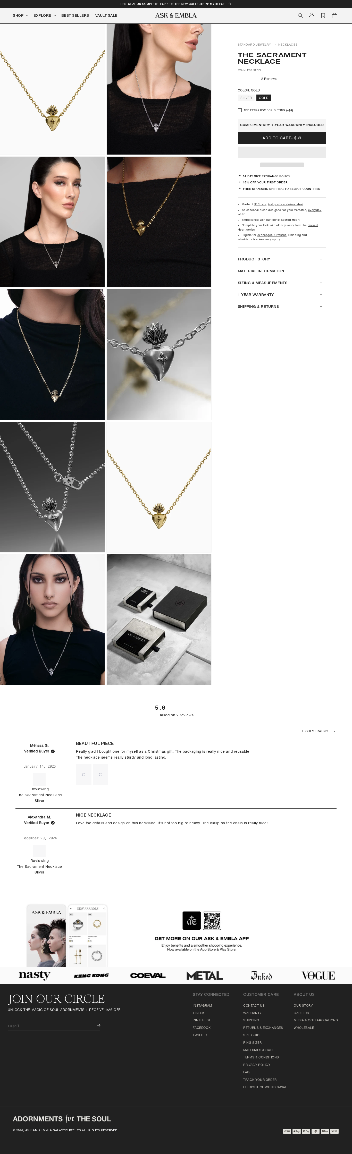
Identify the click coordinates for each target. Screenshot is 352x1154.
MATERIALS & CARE (258, 1050)
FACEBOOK (202, 1028)
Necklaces (288, 45)
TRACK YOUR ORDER (260, 1080)
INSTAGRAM (202, 1005)
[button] (282, 152)
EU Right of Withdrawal (265, 1087)
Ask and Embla (38, 1130)
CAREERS (301, 1013)
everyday (315, 210)
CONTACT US (254, 1005)
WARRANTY (252, 1013)
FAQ (246, 1072)
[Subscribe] (94, 1025)
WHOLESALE (304, 1028)
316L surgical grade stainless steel (278, 204)
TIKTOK (199, 1013)
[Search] (300, 15)
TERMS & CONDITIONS (261, 1057)
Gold (264, 98)
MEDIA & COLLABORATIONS (316, 1020)
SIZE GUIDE (252, 1035)
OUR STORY (303, 1005)
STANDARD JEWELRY (254, 45)
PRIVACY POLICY (256, 1065)
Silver (247, 98)
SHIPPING (251, 1020)
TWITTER (200, 1035)
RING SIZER (252, 1043)
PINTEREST (202, 1020)
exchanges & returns (272, 235)
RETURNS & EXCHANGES (263, 1028)
